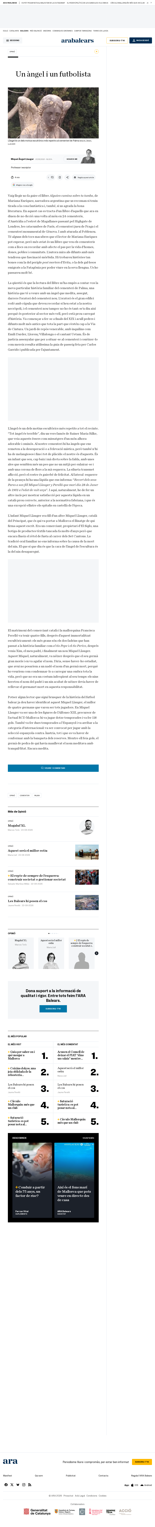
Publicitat (71, 1475)
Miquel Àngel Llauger (22, 159)
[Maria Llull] (51, 960)
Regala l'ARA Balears (141, 1475)
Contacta (103, 1475)
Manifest (7, 1475)
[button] (151, 3)
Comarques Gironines (63, 31)
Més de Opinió (17, 811)
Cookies (102, 1495)
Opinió (12, 51)
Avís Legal (80, 1495)
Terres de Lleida (100, 31)
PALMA (37, 795)
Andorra (47, 31)
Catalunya (14, 31)
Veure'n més (88, 1138)
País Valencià (36, 31)
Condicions (91, 1495)
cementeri (25, 795)
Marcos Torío (21, 944)
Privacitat (68, 1495)
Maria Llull (51, 947)
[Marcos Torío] (21, 960)
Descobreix (19, 1137)
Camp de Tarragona (83, 31)
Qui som (39, 1475)
